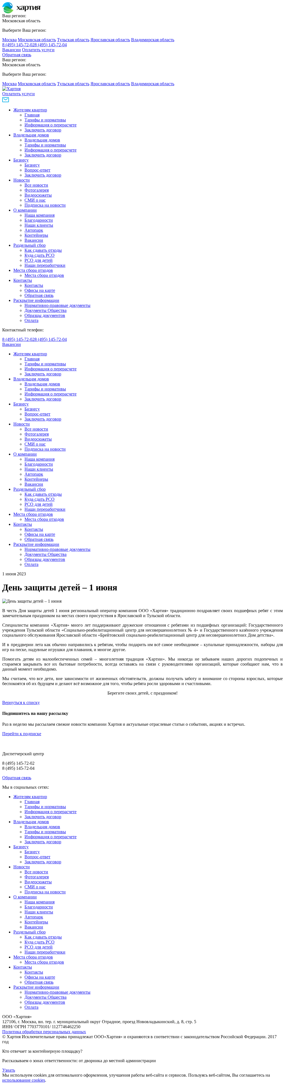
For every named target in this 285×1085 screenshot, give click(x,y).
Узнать (8, 1070)
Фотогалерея (36, 190)
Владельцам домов (31, 135)
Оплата (31, 320)
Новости (21, 180)
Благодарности (38, 220)
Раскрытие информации (36, 300)
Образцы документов (44, 315)
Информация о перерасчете (50, 125)
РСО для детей (38, 260)
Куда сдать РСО (39, 255)
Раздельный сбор (29, 245)
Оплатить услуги (38, 49)
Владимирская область (152, 39)
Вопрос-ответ (37, 170)
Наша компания (39, 215)
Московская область (37, 39)
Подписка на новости (45, 205)
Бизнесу (21, 160)
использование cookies (23, 1080)
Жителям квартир (30, 109)
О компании (25, 210)
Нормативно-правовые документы (57, 305)
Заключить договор (42, 130)
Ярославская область (110, 39)
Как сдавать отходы (43, 250)
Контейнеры (36, 235)
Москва (9, 39)
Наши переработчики (44, 265)
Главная (32, 115)
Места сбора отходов (33, 270)
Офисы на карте (39, 290)
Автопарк (33, 230)
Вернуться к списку (21, 702)
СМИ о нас (35, 200)
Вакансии (11, 49)
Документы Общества (45, 310)
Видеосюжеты (38, 195)
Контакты (22, 280)
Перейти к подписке (21, 733)
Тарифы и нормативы (45, 120)
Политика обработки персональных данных (44, 1031)
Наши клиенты (38, 225)
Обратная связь (16, 54)
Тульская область (73, 39)
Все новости (36, 185)
